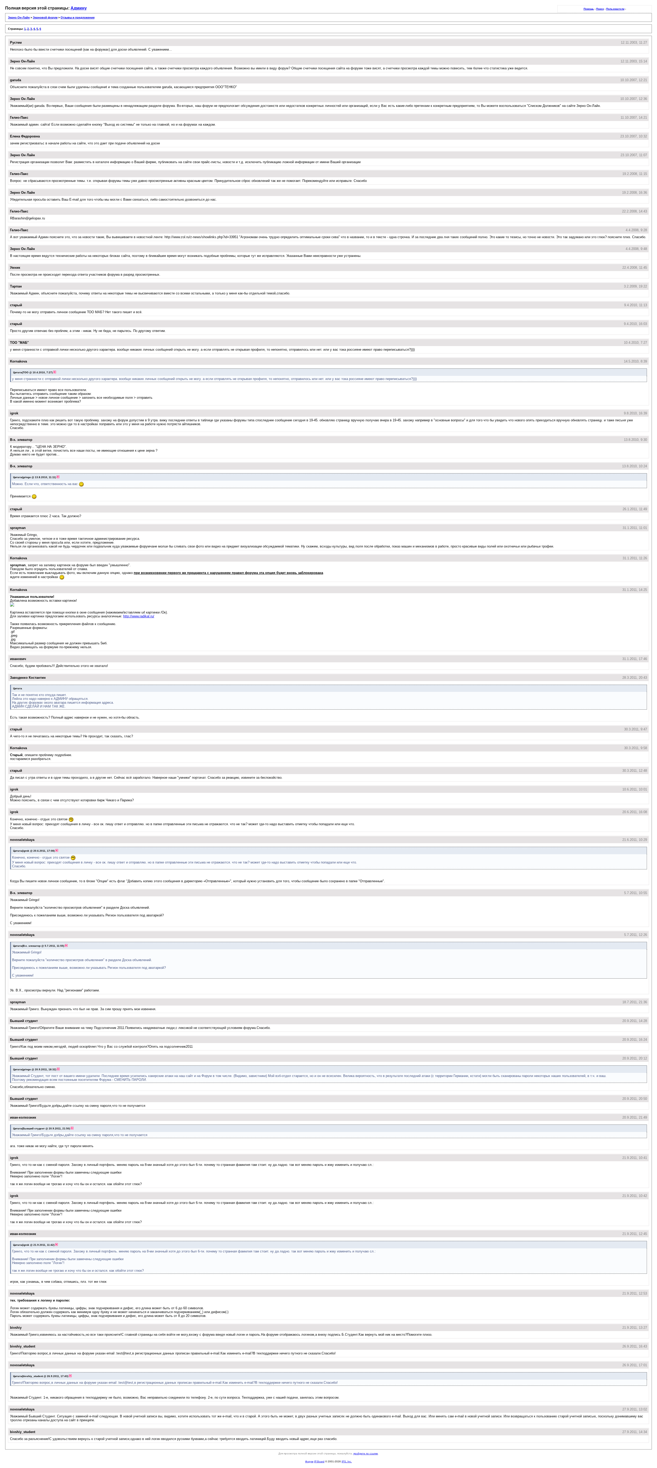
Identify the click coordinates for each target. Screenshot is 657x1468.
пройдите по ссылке (365, 1453)
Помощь (589, 8)
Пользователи (615, 8)
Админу (79, 8)
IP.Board (319, 1461)
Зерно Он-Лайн (19, 17)
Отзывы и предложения (77, 17)
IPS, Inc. (347, 1461)
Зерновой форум (45, 17)
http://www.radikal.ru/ (138, 616)
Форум (309, 1461)
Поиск (600, 8)
